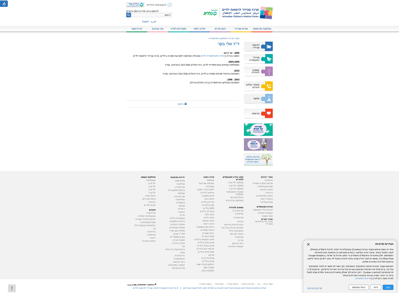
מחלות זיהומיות (177, 224)
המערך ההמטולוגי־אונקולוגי (234, 193)
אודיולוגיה (151, 213)
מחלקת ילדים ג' (236, 189)
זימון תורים (220, 28)
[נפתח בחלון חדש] (211, 13)
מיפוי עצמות (208, 221)
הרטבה (181, 212)
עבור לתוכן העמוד (199, 3)
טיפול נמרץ (150, 196)
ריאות (153, 238)
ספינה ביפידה (178, 243)
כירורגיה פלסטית (177, 221)
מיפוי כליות (209, 217)
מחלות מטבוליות (177, 227)
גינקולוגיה (180, 203)
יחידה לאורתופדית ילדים (212, 56)
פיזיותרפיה (180, 256)
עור (183, 246)
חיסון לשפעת (208, 196)
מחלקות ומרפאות (262, 28)
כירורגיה (269, 193)
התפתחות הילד (236, 231)
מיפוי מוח (209, 214)
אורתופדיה (238, 217)
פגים (182, 252)
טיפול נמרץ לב (236, 197)
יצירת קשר (136, 28)
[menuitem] (262, 29)
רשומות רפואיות (265, 213)
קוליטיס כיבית (207, 258)
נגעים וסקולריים (177, 237)
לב (154, 228)
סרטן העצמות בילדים (204, 239)
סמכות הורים (179, 240)
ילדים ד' (152, 193)
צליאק (211, 255)
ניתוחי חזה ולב (236, 234)
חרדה (182, 215)
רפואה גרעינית (149, 241)
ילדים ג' (152, 189)
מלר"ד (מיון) (179, 234)
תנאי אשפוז (267, 216)
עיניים (240, 240)
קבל (388, 287)
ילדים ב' (152, 186)
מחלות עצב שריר (177, 231)
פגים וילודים (150, 205)
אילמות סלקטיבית (176, 190)
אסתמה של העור (206, 183)
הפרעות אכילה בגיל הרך (232, 228)
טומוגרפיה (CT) (177, 218)
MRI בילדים (208, 208)
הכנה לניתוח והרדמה (233, 224)
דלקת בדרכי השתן (205, 189)
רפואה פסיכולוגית (264, 196)
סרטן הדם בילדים (206, 242)
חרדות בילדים (207, 202)
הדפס (181, 104)
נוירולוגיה (151, 232)
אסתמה (210, 180)
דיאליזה (181, 209)
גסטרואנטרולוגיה (265, 186)
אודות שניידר (241, 28)
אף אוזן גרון (238, 210)
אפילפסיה (180, 199)
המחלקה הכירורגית (234, 200)
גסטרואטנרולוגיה (148, 222)
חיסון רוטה (209, 199)
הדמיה (240, 221)
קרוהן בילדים (208, 261)
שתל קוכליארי (266, 202)
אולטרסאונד (180, 181)
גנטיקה (181, 206)
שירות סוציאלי (178, 268)
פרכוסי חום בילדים (205, 249)
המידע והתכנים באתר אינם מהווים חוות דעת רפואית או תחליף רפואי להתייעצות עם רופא (224, 288)
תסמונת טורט (208, 270)
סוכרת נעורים (208, 236)
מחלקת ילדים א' (235, 182)
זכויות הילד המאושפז (263, 210)
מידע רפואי (199, 28)
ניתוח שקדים (208, 233)
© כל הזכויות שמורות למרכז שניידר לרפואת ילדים (155, 288)
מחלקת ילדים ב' (235, 186)
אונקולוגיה (151, 180)
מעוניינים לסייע (178, 28)
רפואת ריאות (267, 199)
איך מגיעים (157, 28)
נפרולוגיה (239, 237)
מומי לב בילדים (207, 211)
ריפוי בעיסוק (237, 243)
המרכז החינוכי (266, 189)
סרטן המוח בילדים (205, 246)
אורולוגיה (268, 180)
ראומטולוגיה (179, 259)
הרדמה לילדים (207, 193)
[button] (128, 15)
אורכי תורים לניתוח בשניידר (264, 222)
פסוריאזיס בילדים (206, 252)
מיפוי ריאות (208, 224)
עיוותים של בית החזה (175, 249)
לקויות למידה (208, 205)
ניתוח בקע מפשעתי (205, 227)
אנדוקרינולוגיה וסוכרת (145, 219)
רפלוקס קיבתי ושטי (205, 264)
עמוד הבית (234, 38)
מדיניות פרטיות (314, 288)
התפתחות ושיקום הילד (145, 225)
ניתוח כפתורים (207, 230)
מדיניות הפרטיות (363, 278)
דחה (376, 287)
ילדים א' (152, 183)
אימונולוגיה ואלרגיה (147, 216)
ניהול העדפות (358, 287)
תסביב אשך (208, 267)
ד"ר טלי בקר (228, 44)
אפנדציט (210, 186)
